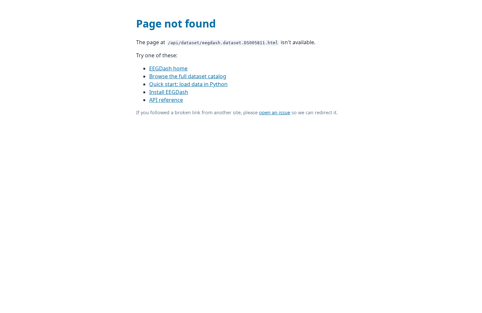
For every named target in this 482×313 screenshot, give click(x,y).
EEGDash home (168, 68)
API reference (166, 99)
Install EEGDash (168, 92)
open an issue (274, 112)
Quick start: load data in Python (188, 84)
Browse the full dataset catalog (187, 76)
